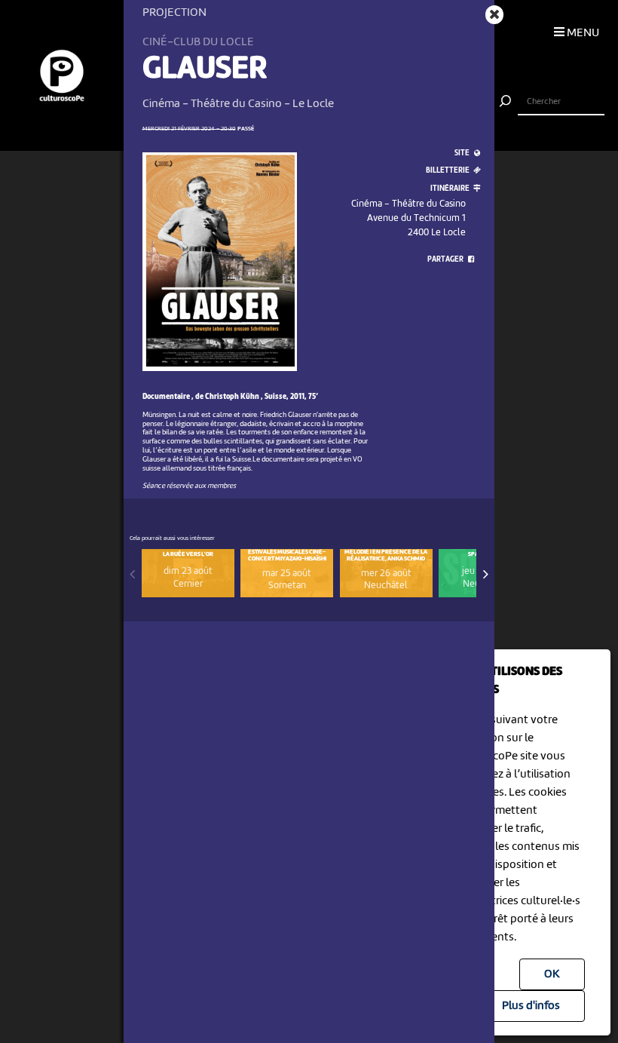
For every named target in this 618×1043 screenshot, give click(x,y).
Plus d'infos (531, 1006)
